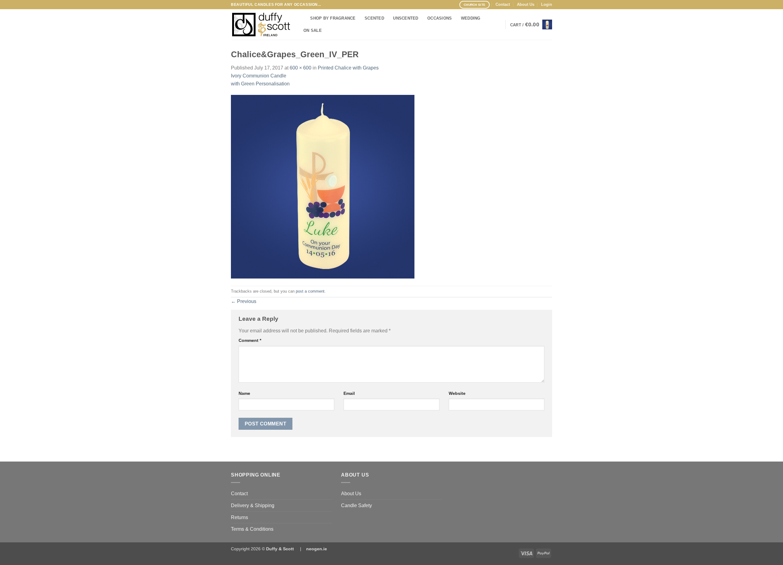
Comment (250, 340)
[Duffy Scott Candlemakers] (261, 24)
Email (349, 393)
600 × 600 (300, 67)
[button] (546, 4)
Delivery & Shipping (252, 505)
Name (244, 393)
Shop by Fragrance (332, 18)
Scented (374, 18)
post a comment (310, 291)
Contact (502, 4)
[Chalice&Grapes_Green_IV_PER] (322, 186)
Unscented (405, 18)
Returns (239, 517)
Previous (243, 301)
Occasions (439, 18)
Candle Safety (356, 505)
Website (457, 393)
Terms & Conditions (252, 529)
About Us (525, 4)
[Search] (303, 18)
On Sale (312, 30)
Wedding (471, 18)
